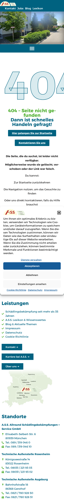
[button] (59, 212)
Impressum (50, 290)
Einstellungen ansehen (32, 283)
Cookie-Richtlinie (16, 290)
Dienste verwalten (31, 259)
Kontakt (10, 8)
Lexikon (38, 8)
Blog (28, 8)
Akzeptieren (32, 265)
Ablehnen (32, 274)
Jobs (20, 8)
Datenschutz (35, 290)
